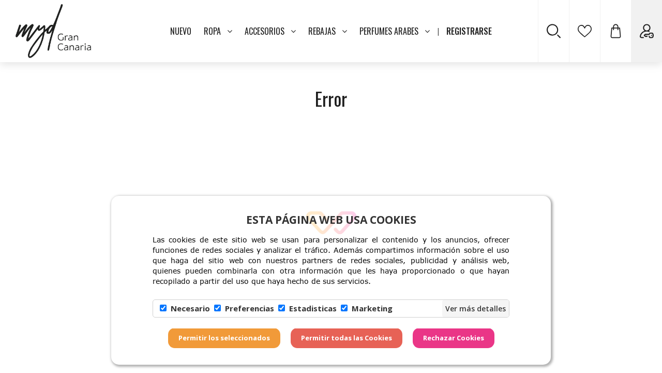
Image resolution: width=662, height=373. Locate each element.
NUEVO (180, 31)
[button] (615, 31)
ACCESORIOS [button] (264, 31)
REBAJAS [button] (322, 31)
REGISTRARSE (469, 31)
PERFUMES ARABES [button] (388, 31)
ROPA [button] (212, 31)
